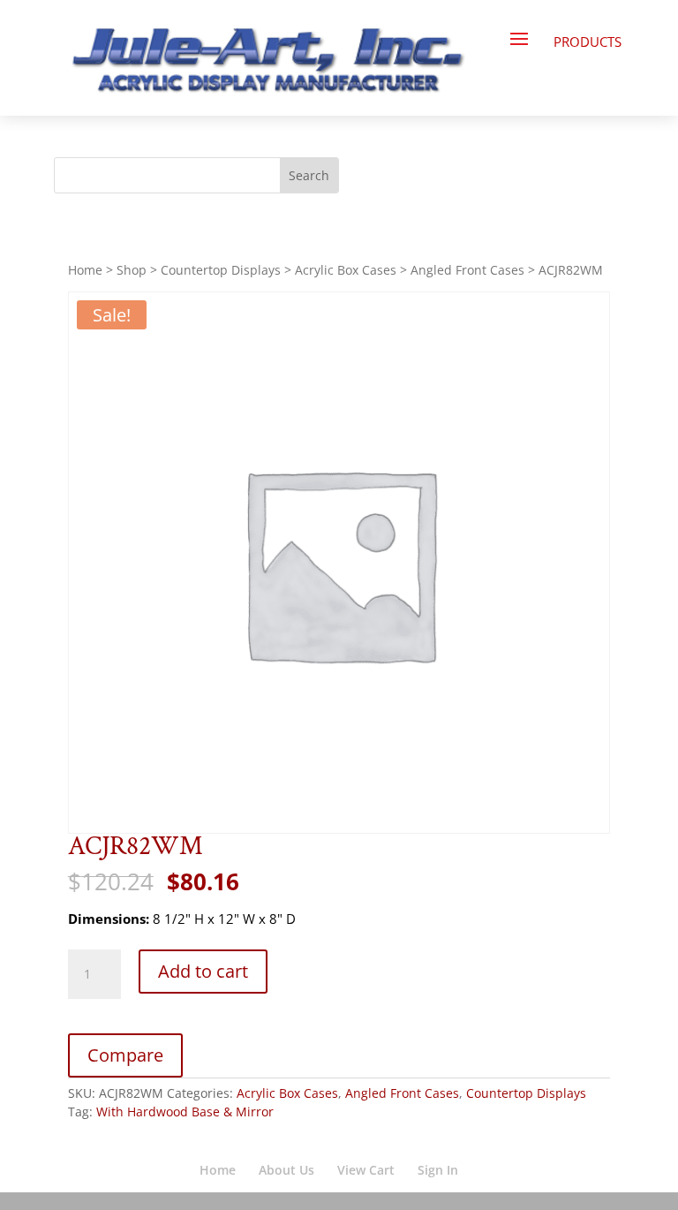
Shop (132, 269)
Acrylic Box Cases (345, 269)
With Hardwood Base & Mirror (185, 1111)
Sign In (438, 1169)
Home (85, 269)
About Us (286, 1169)
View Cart (366, 1169)
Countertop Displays (221, 269)
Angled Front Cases (467, 269)
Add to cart (203, 971)
